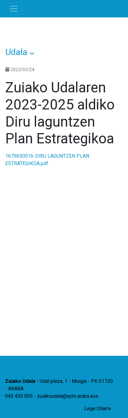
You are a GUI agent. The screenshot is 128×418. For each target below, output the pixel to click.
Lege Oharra (97, 408)
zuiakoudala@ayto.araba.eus (67, 396)
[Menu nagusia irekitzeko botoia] (13, 8)
